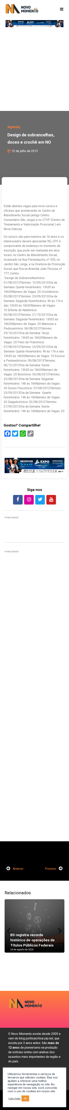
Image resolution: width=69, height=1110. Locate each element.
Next (58, 929)
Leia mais (15, 1098)
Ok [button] (25, 1098)
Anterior (17, 869)
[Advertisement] (34, 70)
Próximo (51, 869)
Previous (10, 929)
